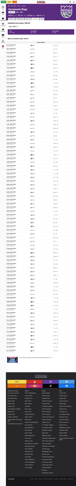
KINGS (19, 6)
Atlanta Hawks (46, 393)
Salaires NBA (11, 401)
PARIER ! (3, 2)
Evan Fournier (28, 425)
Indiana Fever (63, 409)
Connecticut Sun (63, 401)
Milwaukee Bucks (46, 435)
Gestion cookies (70, 478)
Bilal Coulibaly (29, 449)
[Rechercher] (70, 2)
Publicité (40, 478)
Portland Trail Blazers (48, 457)
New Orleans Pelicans (48, 441)
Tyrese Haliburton (30, 459)
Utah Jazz (44, 470)
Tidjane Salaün (29, 454)
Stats (41, 19)
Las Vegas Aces (63, 411)
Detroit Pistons (46, 414)
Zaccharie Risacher (30, 446)
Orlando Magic (46, 449)
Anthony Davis (29, 441)
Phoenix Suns (45, 454)
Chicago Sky (62, 398)
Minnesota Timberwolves (49, 438)
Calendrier (24, 6)
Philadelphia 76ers (47, 451)
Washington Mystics (64, 427)
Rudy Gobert (28, 401)
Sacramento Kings (47, 459)
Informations (19, 19)
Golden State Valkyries (65, 406)
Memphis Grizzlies (47, 430)
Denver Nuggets (46, 411)
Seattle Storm (63, 425)
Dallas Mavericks (46, 409)
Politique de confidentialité (48, 478)
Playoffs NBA (11, 403)
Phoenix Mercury (63, 422)
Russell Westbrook (30, 435)
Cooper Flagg (28, 467)
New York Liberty (64, 419)
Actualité (11, 19)
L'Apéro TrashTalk (13, 417)
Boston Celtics (46, 395)
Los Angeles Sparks (64, 414)
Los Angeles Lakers (47, 427)
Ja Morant (27, 406)
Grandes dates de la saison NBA (15, 420)
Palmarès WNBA (63, 430)
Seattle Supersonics (47, 465)
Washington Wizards (47, 473)
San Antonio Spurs (47, 462)
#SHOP (9, 2)
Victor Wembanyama (30, 393)
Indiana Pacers (46, 422)
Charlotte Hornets (47, 401)
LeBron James (28, 395)
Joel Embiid (28, 457)
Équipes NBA (13, 6)
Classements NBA (12, 398)
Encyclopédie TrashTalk (14, 409)
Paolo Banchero (29, 465)
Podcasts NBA (11, 414)
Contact (36, 478)
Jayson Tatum (28, 433)
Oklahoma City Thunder (48, 446)
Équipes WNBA (63, 433)
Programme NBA (12, 395)
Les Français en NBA (13, 393)
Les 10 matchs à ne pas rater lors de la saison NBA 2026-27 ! (35, 357)
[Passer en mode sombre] (74, 2)
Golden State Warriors (48, 417)
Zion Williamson (29, 427)
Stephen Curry (29, 398)
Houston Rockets (46, 419)
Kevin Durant (28, 403)
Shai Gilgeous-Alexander (31, 443)
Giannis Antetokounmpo (31, 422)
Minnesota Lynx (63, 417)
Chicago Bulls (45, 403)
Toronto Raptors (46, 467)
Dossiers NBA (11, 406)
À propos (32, 478)
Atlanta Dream (63, 395)
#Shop (17, 382)
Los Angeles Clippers (47, 425)
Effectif (28, 19)
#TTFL (14, 2)
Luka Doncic (28, 411)
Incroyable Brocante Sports (15, 423)
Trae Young (28, 438)
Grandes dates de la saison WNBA (66, 439)
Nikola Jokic (28, 419)
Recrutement (56, 478)
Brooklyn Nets (46, 398)
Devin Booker (28, 430)
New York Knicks (46, 443)
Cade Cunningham (30, 462)
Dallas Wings (62, 403)
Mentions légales (63, 478)
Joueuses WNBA (63, 435)
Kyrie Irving (28, 409)
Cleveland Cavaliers (47, 406)
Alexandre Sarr (29, 451)
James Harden (28, 417)
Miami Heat (45, 433)
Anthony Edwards (29, 414)
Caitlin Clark (62, 393)
